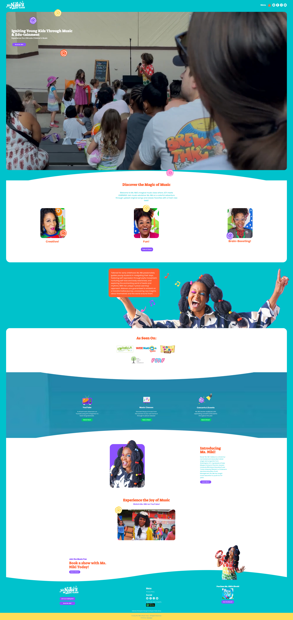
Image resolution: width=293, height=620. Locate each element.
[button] (263, 5)
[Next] (232, 593)
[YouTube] (285, 5)
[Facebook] (277, 5)
